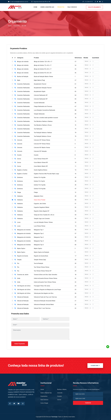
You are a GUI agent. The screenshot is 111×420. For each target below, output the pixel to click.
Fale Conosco (72, 7)
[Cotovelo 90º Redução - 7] (15, 151)
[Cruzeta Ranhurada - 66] (15, 102)
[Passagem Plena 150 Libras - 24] (15, 286)
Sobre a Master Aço (47, 7)
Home (9, 25)
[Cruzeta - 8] (15, 155)
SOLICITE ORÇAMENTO (94, 7)
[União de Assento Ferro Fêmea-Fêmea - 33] (15, 282)
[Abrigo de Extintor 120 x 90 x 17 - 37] (15, 61)
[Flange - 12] (15, 192)
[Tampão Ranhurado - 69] (15, 114)
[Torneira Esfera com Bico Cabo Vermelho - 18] (15, 274)
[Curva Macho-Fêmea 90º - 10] (15, 162)
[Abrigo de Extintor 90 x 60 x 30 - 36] (15, 73)
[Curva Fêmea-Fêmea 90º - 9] (15, 159)
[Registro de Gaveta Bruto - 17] (15, 256)
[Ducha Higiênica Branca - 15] (15, 170)
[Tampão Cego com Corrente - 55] (15, 218)
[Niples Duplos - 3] (15, 248)
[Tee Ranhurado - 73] (15, 129)
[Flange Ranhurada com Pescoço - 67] (15, 106)
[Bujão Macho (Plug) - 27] (15, 80)
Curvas (59, 399)
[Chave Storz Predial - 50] (15, 200)
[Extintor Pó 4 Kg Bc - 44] (15, 181)
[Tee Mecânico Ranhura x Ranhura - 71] (15, 121)
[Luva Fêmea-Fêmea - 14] (15, 226)
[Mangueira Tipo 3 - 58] (15, 237)
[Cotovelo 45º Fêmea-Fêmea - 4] (15, 140)
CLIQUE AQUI (94, 365)
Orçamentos (43, 396)
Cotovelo (59, 393)
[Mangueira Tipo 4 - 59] (15, 241)
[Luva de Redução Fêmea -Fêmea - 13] (15, 222)
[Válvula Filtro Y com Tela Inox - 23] (15, 308)
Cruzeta (59, 396)
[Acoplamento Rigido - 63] (15, 91)
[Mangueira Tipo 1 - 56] (15, 230)
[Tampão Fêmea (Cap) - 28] (15, 259)
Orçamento (16, 25)
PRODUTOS (60, 7)
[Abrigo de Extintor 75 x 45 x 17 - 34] (15, 65)
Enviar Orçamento (20, 343)
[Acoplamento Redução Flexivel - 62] (15, 87)
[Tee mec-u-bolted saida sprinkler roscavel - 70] (15, 117)
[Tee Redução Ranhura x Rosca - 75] (15, 136)
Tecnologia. (54, 416)
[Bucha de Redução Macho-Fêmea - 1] (15, 76)
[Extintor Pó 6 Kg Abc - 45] (15, 185)
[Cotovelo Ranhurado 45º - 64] (15, 95)
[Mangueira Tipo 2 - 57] (15, 233)
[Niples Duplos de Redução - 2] (15, 252)
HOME (35, 7)
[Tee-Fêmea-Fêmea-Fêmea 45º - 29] (15, 271)
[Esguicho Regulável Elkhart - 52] (15, 207)
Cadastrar (88, 403)
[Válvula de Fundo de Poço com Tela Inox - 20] (15, 297)
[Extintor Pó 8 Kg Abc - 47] (15, 188)
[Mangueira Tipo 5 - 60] (15, 244)
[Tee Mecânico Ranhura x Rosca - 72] (15, 125)
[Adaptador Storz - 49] (15, 196)
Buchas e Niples (61, 389)
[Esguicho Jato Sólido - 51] (15, 203)
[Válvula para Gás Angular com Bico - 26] (15, 293)
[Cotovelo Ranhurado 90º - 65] (15, 99)
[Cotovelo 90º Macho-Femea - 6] (15, 147)
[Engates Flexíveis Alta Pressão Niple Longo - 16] (15, 173)
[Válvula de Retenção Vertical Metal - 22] (15, 304)
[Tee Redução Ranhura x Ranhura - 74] (15, 132)
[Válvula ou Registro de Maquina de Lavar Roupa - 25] (15, 289)
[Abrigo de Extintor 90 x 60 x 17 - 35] (15, 69)
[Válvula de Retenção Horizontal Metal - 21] (15, 301)
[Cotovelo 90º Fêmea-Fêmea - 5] (15, 144)
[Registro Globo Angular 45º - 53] (15, 211)
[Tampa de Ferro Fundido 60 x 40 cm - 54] (15, 215)
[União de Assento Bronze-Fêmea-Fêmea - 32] (15, 278)
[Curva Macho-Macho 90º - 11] (15, 166)
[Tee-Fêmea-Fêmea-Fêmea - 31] (15, 267)
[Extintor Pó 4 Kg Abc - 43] (15, 177)
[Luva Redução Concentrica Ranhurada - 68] (15, 110)
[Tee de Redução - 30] (15, 263)
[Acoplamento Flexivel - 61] (15, 84)
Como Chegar (44, 403)
